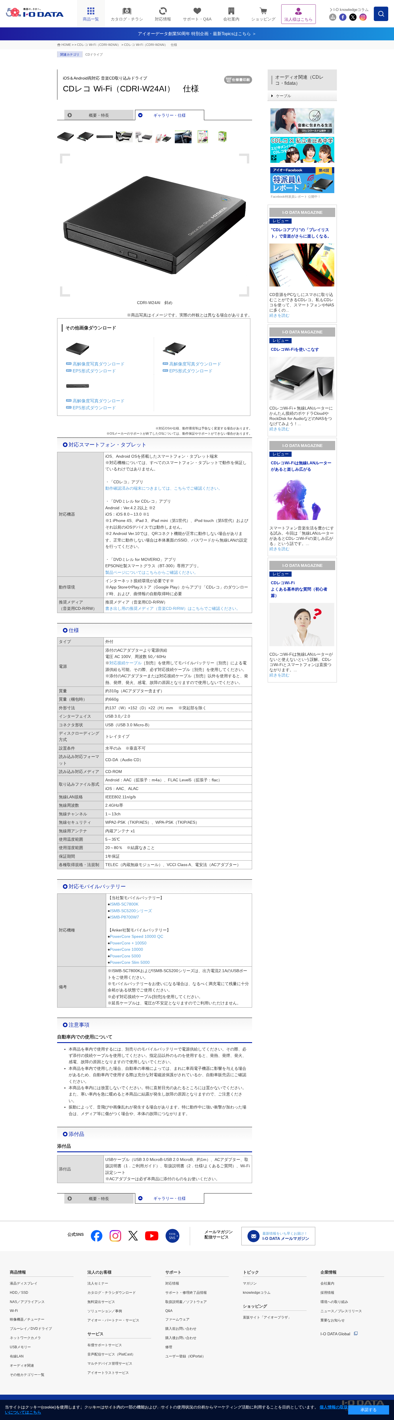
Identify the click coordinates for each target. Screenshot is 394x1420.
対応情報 (172, 1283)
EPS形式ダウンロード (94, 370)
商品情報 (18, 1272)
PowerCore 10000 (126, 949)
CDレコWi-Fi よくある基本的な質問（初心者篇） (299, 589)
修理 (168, 1347)
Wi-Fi (14, 1311)
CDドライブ (94, 54)
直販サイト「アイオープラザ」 (267, 1317)
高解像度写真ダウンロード (99, 363)
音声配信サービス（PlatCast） (111, 1354)
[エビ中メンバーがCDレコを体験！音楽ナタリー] (302, 150)
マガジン (250, 1283)
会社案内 (327, 1283)
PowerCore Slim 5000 (130, 962)
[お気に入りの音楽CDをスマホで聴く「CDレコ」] (302, 121)
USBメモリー (20, 1347)
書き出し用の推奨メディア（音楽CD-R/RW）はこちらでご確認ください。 (172, 608)
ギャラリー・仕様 (169, 115)
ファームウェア (177, 1319)
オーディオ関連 (22, 1366)
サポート (173, 1272)
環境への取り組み (334, 1302)
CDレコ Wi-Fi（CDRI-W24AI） (99, 44)
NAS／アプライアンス (27, 1302)
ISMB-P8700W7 (124, 917)
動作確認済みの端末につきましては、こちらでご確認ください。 (163, 488)
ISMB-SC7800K (124, 904)
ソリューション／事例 (104, 1311)
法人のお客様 (99, 1272)
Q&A (168, 1311)
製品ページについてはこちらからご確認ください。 (151, 572)
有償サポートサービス (104, 1345)
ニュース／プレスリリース (341, 1311)
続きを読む (279, 315)
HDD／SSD (19, 1293)
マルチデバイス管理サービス (109, 1363)
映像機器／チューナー (27, 1319)
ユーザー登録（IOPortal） (185, 1356)
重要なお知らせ (332, 1320)
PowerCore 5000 (125, 956)
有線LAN (17, 1356)
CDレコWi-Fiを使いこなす (295, 349)
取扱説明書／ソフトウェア (186, 1302)
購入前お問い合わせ (180, 1329)
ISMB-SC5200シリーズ (131, 910)
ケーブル (283, 96)
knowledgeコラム (257, 1293)
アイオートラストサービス (108, 1373)
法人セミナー (97, 1283)
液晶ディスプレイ (23, 1283)
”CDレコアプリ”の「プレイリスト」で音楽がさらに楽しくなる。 (301, 232)
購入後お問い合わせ (180, 1338)
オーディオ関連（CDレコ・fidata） (299, 80)
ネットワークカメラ (25, 1338)
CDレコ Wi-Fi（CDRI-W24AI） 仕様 (150, 44)
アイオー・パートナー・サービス (113, 1320)
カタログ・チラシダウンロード (111, 1293)
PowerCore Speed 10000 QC (136, 936)
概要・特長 (99, 115)
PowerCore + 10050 (128, 943)
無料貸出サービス (101, 1302)
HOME (66, 44)
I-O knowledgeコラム (351, 9)
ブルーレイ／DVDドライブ (31, 1329)
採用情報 (327, 1293)
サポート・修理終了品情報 (186, 1293)
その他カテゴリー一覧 (27, 1375)
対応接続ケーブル (125, 663)
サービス (95, 1334)
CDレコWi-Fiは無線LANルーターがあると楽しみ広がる (301, 466)
